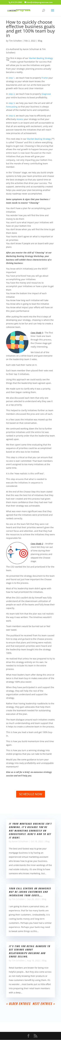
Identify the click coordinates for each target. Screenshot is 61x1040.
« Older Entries (18, 1003)
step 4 (12, 115)
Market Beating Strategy (41, 58)
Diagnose (46, 93)
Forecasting (11, 106)
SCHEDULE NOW (30, 794)
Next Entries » (43, 1003)
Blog (40, 40)
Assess (20, 119)
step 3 (12, 103)
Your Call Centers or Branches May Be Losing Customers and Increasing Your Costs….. (30, 892)
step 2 (12, 93)
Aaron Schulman (20, 841)
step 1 (12, 77)
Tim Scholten (15, 40)
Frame (45, 77)
